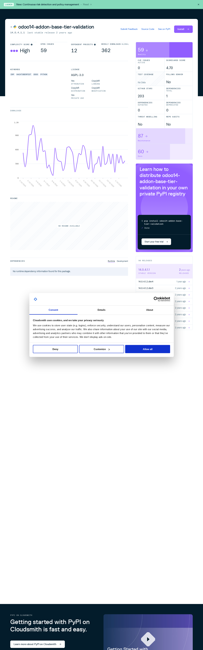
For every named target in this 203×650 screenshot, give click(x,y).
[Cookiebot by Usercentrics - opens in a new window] (156, 299)
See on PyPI (164, 29)
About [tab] (149, 309)
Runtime (111, 261)
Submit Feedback (129, 29)
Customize (100, 349)
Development (122, 261)
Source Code (147, 29)
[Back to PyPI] (13, 26)
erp (12, 74)
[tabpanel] (69, 154)
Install (180, 29)
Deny (55, 349)
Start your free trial (154, 241)
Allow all (147, 349)
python (43, 74)
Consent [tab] (53, 309)
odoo (36, 74)
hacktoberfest (24, 74)
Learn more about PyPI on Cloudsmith (35, 644)
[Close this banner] (198, 4)
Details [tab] (101, 309)
